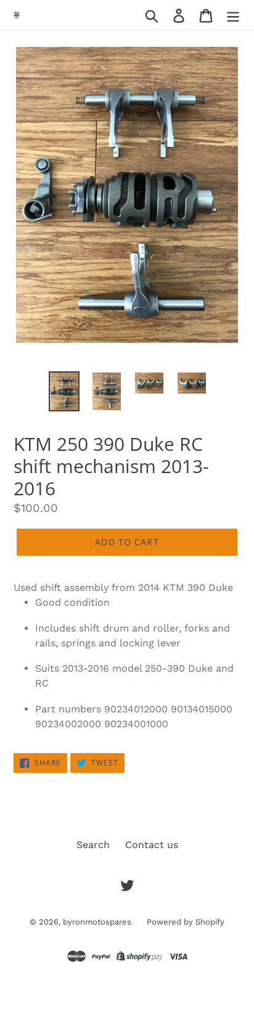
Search (93, 845)
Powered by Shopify (185, 921)
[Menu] (233, 15)
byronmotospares (97, 921)
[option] (64, 391)
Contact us (151, 845)
